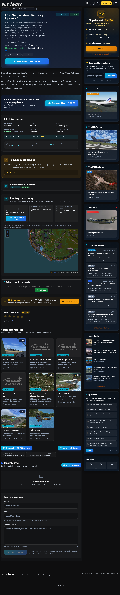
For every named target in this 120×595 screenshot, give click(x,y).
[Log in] (98, 3)
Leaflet (54, 272)
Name (7, 501)
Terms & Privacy (44, 575)
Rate (22, 42)
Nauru (10, 51)
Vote (89, 450)
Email (7, 511)
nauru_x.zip (10, 172)
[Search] (87, 3)
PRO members (46, 137)
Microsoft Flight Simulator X (23, 9)
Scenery (41, 9)
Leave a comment (72, 465)
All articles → (101, 386)
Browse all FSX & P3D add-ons (18, 448)
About (32, 575)
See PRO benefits (68, 301)
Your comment (10, 524)
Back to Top (60, 585)
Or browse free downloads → (101, 54)
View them (41, 290)
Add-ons (5, 9)
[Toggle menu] (115, 3)
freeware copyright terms (51, 144)
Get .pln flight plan (17, 218)
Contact (25, 575)
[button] (41, 248)
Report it (15, 146)
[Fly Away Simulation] (12, 3)
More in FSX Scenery (71, 448)
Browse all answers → (101, 327)
